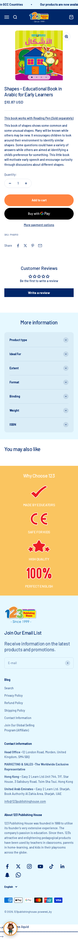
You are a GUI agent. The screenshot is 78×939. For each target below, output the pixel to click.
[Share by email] (40, 245)
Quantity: (10, 174)
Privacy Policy (13, 695)
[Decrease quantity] (10, 183)
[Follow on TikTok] (51, 866)
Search (9, 688)
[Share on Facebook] (18, 245)
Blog (7, 679)
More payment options (39, 225)
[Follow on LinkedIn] (62, 866)
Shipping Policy (14, 710)
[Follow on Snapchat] (7, 875)
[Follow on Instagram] (29, 866)
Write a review (39, 293)
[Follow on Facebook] (7, 866)
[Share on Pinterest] (32, 245)
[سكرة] (10, 929)
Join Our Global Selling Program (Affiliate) (19, 727)
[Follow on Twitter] (18, 866)
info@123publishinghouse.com (25, 801)
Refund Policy (13, 703)
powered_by (45, 911)
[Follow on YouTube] (40, 866)
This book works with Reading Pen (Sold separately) (38, 118)
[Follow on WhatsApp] (18, 875)
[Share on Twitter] (25, 245)
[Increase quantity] (26, 183)
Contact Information (17, 718)
